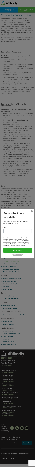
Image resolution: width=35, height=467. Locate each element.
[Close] (32, 211)
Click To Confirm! (17, 250)
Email (5, 227)
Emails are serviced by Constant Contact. (15, 245)
